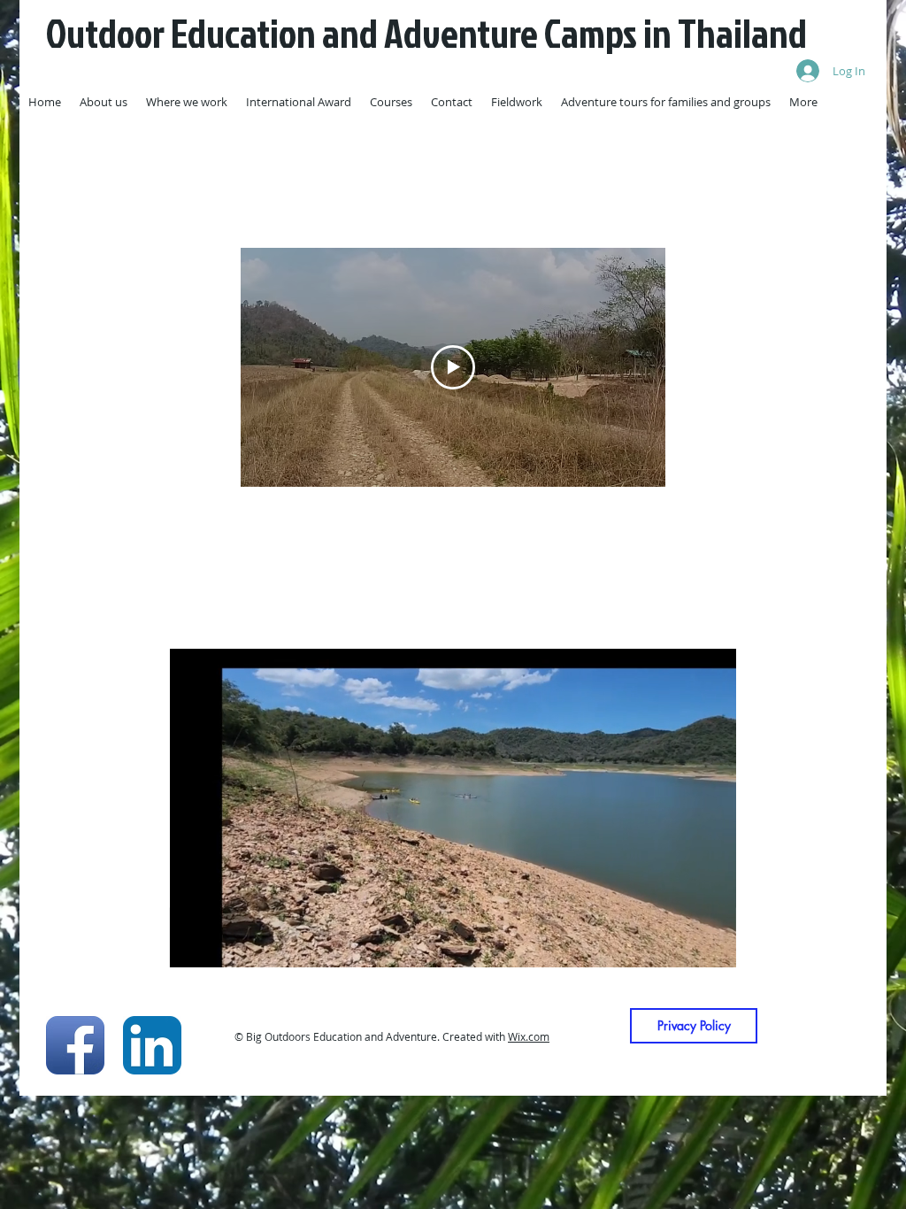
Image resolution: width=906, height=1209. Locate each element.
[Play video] (453, 367)
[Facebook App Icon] (75, 1045)
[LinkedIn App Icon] (152, 1045)
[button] (713, 947)
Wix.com (528, 1036)
